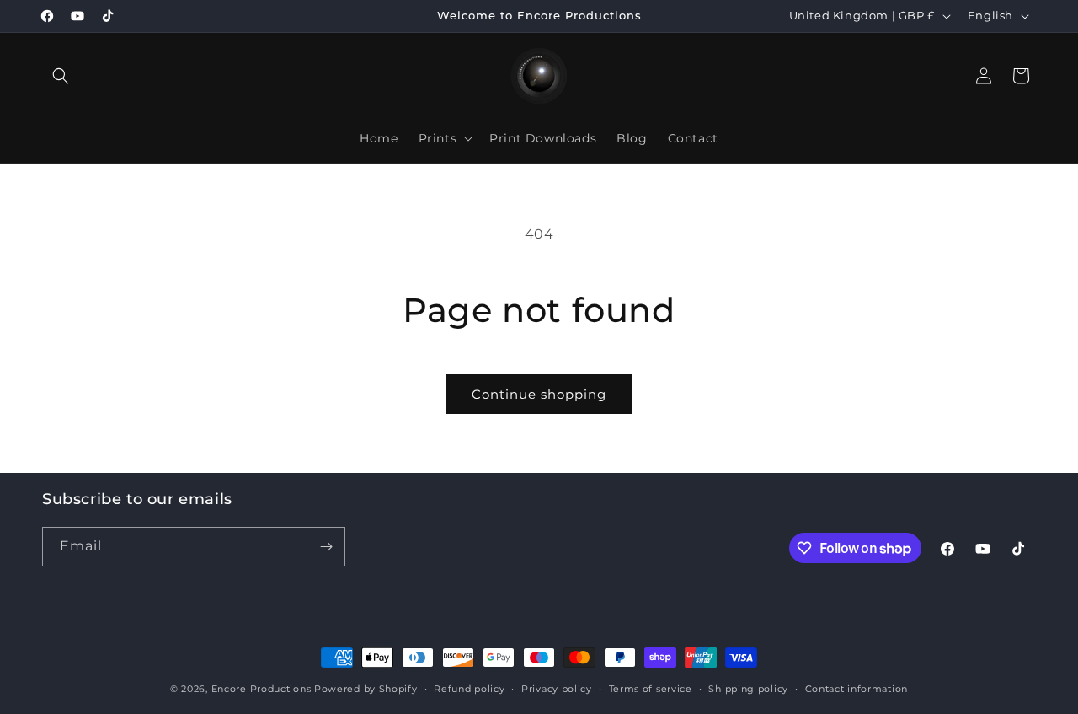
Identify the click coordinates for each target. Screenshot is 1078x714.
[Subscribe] (325, 546)
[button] (60, 75)
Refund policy (469, 689)
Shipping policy (748, 689)
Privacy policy (556, 689)
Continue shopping (539, 394)
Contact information (856, 689)
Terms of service (650, 689)
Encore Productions (261, 689)
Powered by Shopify (366, 689)
